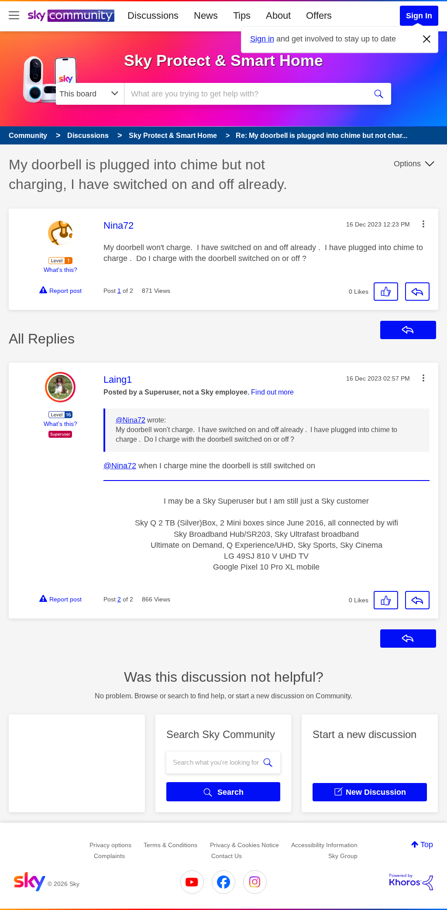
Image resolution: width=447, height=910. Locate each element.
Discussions (153, 15)
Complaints (109, 855)
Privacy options (110, 844)
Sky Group (343, 855)
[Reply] (417, 291)
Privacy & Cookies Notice (244, 844)
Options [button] (407, 163)
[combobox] (244, 94)
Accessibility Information (324, 844)
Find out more (272, 392)
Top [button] (426, 844)
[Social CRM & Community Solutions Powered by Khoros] (411, 882)
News (206, 15)
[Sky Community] (71, 15)
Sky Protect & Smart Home (223, 60)
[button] (423, 224)
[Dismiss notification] (427, 39)
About (278, 15)
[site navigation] (14, 15)
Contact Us (226, 855)
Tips (242, 15)
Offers (319, 15)
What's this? (60, 269)
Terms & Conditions (170, 844)
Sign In (419, 15)
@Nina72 (130, 420)
